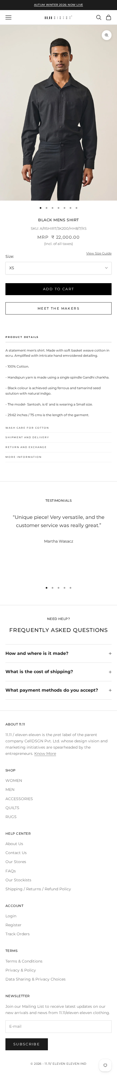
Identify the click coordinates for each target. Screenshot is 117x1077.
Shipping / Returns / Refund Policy (38, 889)
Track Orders (17, 933)
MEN (9, 789)
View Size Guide (99, 253)
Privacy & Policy (20, 970)
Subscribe (26, 1044)
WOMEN (13, 780)
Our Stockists (18, 880)
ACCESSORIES (19, 798)
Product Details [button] (22, 336)
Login (10, 915)
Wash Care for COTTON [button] (27, 427)
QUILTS (12, 807)
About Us (14, 843)
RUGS (11, 816)
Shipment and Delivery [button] (27, 437)
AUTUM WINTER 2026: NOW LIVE (58, 5)
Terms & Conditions (23, 961)
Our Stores (15, 861)
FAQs (10, 871)
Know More (45, 753)
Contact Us (16, 852)
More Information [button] (23, 456)
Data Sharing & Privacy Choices (35, 979)
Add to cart (58, 289)
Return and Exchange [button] (26, 447)
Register (13, 924)
